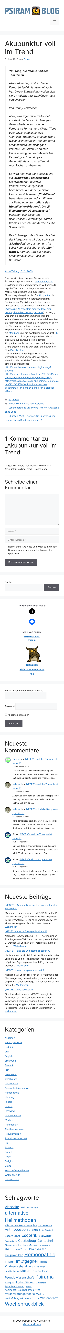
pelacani (16, 784)
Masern (25, 1271)
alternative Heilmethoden (20, 1216)
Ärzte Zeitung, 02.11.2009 (19, 271)
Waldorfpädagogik (14, 1298)
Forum (32, 640)
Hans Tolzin (20, 1249)
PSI (7, 1142)
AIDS (23, 1207)
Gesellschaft (11, 1083)
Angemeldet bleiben (18, 714)
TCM (37, 1290)
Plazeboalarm (17, 350)
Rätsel (8, 1152)
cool (7, 1051)
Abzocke (12, 1207)
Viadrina (40, 1294)
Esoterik (9, 1065)
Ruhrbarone (41, 1283)
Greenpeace (45, 1245)
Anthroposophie (13, 1042)
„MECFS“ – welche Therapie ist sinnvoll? (26, 931)
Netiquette (32, 664)
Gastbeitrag (11, 1074)
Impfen (8, 1101)
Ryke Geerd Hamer (14, 1286)
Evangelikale (11, 1241)
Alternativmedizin (44, 281)
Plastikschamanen (14, 1129)
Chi (56, 332)
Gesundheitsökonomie (17, 1088)
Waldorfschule (12, 1174)
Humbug (9, 1097)
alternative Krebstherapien (21, 1225)
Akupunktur (45, 295)
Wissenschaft (12, 1179)
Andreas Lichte (45, 1225)
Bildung (9, 1047)
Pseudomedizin (13, 1133)
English (8, 1056)
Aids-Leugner (33, 1207)
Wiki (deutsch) (32, 636)
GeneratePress (32, 1324)
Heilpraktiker (14, 1255)
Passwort (10, 706)
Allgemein (14, 399)
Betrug (36, 1229)
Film (7, 1069)
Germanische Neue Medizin (21, 1245)
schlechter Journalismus (19, 1289)
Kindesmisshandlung (19, 1266)
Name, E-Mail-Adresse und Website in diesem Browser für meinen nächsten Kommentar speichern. (32, 550)
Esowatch (46, 1235)
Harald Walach (37, 1249)
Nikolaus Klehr (40, 1271)
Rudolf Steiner (25, 1282)
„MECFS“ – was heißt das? (19, 989)
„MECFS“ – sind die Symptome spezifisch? (27, 950)
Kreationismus (12, 1271)
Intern (43, 1261)
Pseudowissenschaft (16, 1138)
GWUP (9, 1249)
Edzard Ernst (12, 1235)
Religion (9, 1161)
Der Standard (47, 1230)
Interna (8, 1106)
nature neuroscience (33, 403)
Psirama (9, 1147)
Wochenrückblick (24, 1304)
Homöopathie (12, 1092)
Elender (16, 759)
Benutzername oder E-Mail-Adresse (24, 690)
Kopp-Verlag (39, 1267)
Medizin (9, 1120)
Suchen (9, 582)
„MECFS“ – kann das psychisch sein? (24, 970)
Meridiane (14, 332)
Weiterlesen (11, 926)
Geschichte (11, 1079)
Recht (8, 1156)
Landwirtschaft (13, 1115)
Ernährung (10, 1060)
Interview (10, 1111)
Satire (8, 1165)
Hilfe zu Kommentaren (32, 669)
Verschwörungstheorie (17, 1170)
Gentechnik (46, 1241)
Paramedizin (11, 1124)
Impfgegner (27, 1261)
